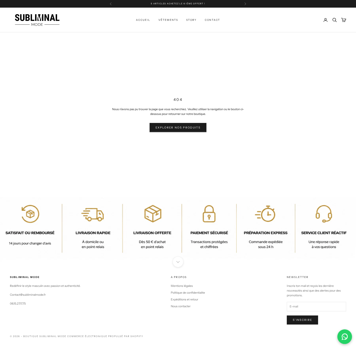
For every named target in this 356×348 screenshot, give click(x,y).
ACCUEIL (143, 19)
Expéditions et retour (184, 299)
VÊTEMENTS (168, 19)
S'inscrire (302, 319)
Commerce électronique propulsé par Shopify (105, 336)
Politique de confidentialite (188, 292)
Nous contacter (181, 306)
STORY (191, 19)
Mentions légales (182, 286)
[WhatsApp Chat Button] (344, 336)
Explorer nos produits (178, 127)
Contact (212, 19)
